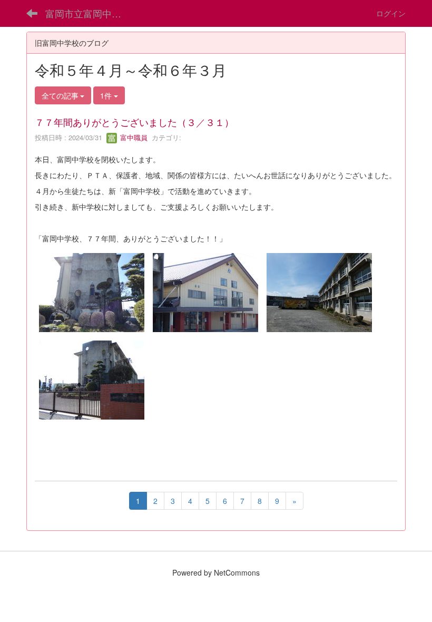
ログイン (391, 13)
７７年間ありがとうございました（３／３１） (134, 122)
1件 (107, 95)
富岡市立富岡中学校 (88, 13)
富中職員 (133, 137)
